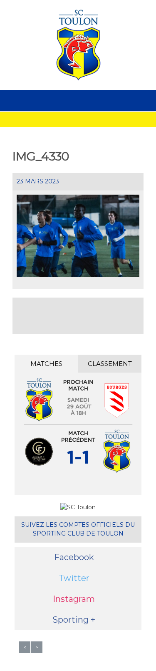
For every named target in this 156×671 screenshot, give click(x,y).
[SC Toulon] (78, 45)
